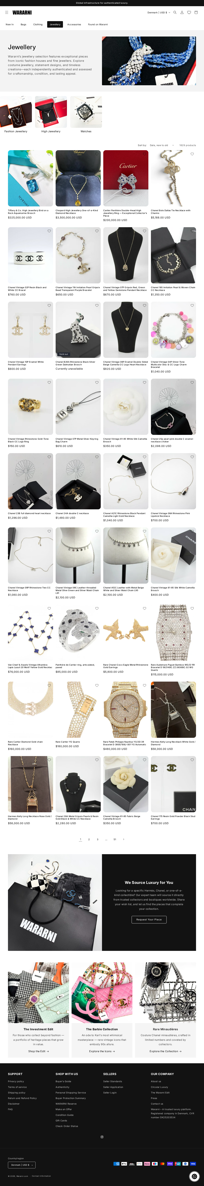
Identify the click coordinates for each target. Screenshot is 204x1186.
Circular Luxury (159, 1087)
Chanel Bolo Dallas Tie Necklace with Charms (171, 211)
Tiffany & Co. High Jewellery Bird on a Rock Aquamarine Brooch (28, 211)
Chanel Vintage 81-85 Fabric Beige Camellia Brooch (121, 817)
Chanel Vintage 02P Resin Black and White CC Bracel (27, 288)
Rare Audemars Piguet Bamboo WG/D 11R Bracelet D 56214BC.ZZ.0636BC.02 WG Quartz (173, 667)
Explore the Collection (164, 1051)
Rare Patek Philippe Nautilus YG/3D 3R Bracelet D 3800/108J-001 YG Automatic (124, 743)
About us (156, 1081)
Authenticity (62, 1087)
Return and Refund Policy (22, 1098)
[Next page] (123, 839)
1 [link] (80, 839)
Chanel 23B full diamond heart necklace (29, 513)
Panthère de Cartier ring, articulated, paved (75, 666)
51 (115, 839)
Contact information (41, 1176)
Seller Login (110, 1092)
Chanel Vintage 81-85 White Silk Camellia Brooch (125, 440)
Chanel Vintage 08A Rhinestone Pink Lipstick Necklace (170, 514)
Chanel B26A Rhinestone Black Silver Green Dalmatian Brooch (75, 363)
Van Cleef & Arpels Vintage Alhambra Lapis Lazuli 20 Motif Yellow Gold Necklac (30, 666)
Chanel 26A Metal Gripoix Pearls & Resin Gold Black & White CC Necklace (77, 817)
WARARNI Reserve (66, 1103)
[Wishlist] (189, 12)
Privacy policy (16, 1081)
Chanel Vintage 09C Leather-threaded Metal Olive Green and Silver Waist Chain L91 (77, 590)
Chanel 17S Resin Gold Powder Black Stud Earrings (173, 817)
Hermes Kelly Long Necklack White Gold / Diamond (173, 743)
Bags (23, 24)
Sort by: (142, 145)
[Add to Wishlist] (49, 154)
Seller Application (113, 1087)
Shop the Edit (36, 1051)
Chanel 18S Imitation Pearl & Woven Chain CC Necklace (173, 288)
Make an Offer (64, 1109)
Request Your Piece (149, 919)
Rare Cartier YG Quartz (68, 741)
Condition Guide (65, 1115)
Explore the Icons (100, 1051)
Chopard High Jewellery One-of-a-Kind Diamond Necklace (77, 211)
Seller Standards (112, 1081)
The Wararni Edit (160, 1092)
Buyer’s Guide (63, 1081)
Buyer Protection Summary (71, 1098)
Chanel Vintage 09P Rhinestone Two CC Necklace (29, 589)
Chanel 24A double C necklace (72, 513)
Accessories (74, 24)
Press (154, 1098)
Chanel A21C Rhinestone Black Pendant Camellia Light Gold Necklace (124, 514)
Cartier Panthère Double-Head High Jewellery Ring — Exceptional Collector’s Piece (125, 213)
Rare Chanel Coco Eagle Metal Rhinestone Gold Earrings (125, 666)
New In (10, 24)
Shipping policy (17, 1092)
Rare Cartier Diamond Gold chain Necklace (25, 743)
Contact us (157, 1103)
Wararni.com (22, 1176)
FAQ (10, 1109)
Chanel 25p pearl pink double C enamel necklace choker (172, 440)
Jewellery (55, 24)
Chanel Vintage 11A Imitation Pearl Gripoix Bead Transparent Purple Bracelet (78, 288)
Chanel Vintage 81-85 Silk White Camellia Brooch (173, 589)
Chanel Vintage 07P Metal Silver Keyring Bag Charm (77, 440)
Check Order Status (67, 1126)
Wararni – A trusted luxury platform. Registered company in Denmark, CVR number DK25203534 (172, 1113)
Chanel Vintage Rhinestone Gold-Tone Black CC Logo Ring (28, 440)
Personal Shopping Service (71, 1092)
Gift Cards (61, 1120)
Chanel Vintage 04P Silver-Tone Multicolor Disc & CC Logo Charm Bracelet (169, 365)
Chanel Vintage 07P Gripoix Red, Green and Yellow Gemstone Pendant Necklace (125, 288)
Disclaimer (14, 1103)
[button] (6, 12)
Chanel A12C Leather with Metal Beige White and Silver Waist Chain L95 (123, 589)
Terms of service (17, 1087)
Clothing (38, 24)
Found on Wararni (98, 24)
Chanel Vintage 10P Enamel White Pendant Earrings (26, 363)
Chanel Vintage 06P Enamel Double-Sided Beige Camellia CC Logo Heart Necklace (125, 363)
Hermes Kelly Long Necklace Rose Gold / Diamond (30, 817)
